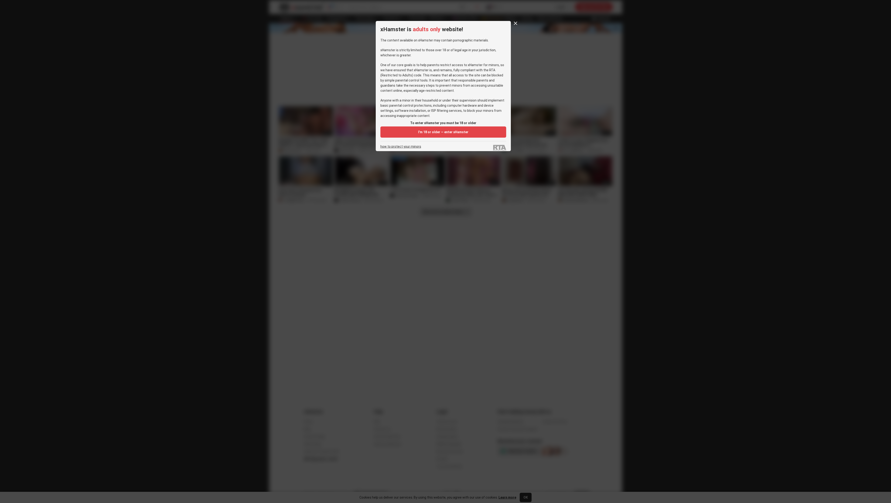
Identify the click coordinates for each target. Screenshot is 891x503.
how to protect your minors (400, 146)
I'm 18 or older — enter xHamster (443, 132)
